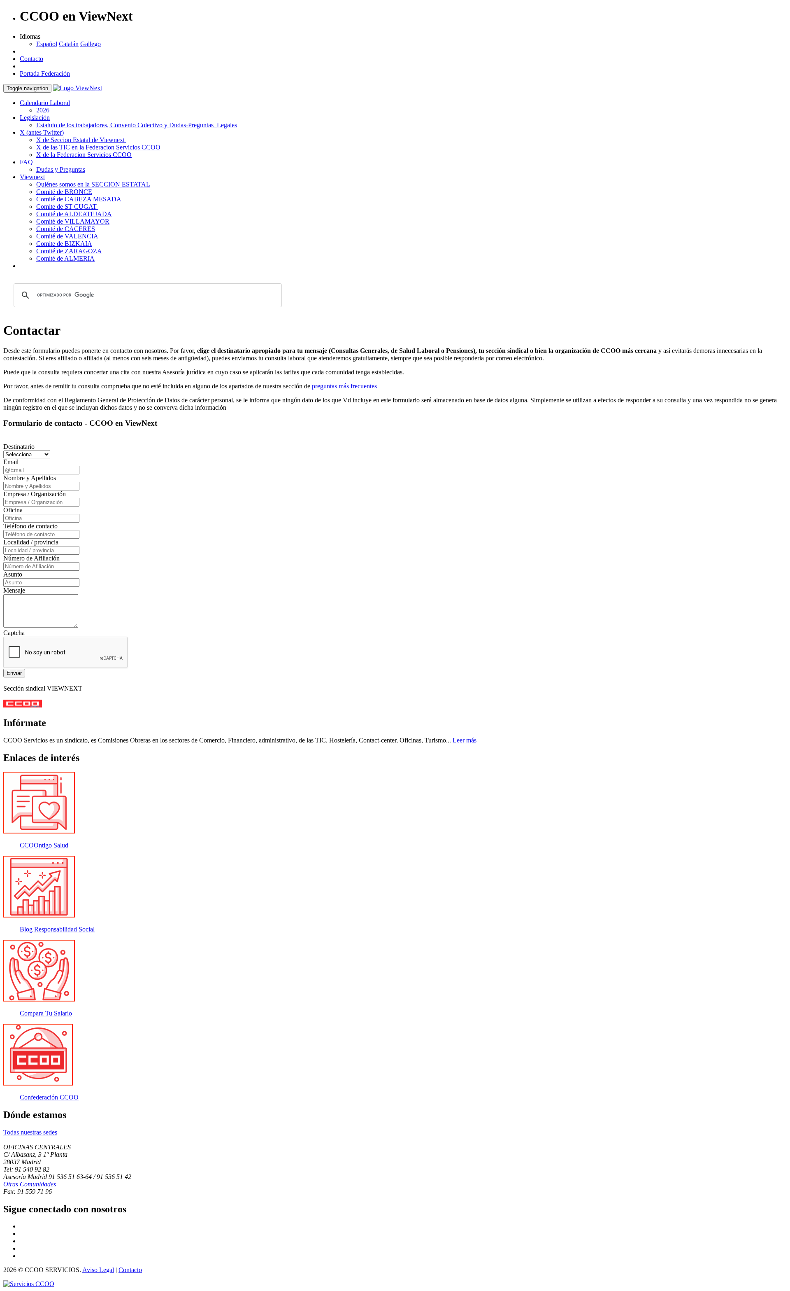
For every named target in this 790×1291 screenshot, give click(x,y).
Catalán (69, 43)
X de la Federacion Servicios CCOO (84, 154)
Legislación (35, 117)
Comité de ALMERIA (65, 258)
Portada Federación (45, 73)
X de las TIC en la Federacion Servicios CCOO (98, 147)
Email (11, 461)
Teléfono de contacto (30, 526)
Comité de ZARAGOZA (69, 250)
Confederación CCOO (49, 1097)
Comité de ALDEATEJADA (74, 213)
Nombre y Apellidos (29, 477)
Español (46, 43)
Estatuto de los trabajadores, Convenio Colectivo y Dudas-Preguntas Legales (136, 124)
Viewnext (32, 176)
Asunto (12, 574)
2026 (42, 110)
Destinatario (19, 446)
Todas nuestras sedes (30, 1132)
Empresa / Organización (34, 493)
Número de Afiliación (31, 558)
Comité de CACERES (65, 228)
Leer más (464, 740)
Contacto (31, 58)
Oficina (13, 510)
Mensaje (14, 590)
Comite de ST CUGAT (67, 206)
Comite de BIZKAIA (64, 243)
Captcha (14, 632)
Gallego (90, 43)
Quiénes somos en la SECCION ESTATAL (93, 184)
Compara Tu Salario (46, 1013)
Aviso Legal (98, 1269)
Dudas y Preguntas (60, 169)
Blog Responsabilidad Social (57, 929)
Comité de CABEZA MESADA (79, 199)
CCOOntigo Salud (44, 845)
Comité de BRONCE (64, 191)
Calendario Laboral (45, 102)
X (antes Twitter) (42, 132)
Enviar (14, 673)
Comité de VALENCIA (67, 236)
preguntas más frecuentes (344, 386)
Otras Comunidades (29, 1184)
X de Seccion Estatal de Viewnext (81, 139)
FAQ (26, 162)
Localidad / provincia (30, 542)
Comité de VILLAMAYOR (72, 221)
